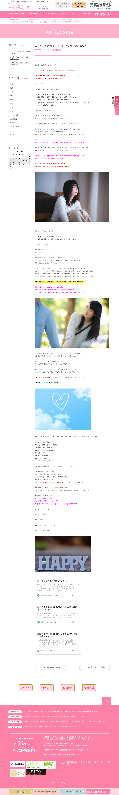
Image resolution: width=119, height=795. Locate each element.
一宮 (11, 103)
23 (29, 162)
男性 (11, 84)
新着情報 (53, 22)
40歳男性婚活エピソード (17, 19)
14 (23, 160)
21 (23, 162)
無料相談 (13, 123)
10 (10, 160)
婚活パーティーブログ (94, 711)
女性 (11, 107)
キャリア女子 (14, 115)
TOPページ (28, 711)
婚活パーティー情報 (79, 717)
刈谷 (11, 95)
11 (13, 160)
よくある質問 (44, 22)
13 (19, 160)
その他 (12, 134)
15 (26, 160)
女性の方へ (56, 19)
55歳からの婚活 (67, 19)
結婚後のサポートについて (29, 22)
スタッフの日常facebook (79, 711)
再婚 (11, 111)
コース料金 (93, 722)
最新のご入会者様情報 (64, 22)
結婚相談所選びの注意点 (61, 727)
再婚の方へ (55, 717)
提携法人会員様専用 (66, 717)
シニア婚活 (13, 119)
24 (10, 165)
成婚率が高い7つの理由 (31, 722)
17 (10, 162)
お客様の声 (67, 711)
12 (16, 160)
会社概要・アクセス (30, 727)
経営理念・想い (14, 22)
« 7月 (9, 169)
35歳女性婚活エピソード (34, 19)
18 (13, 162)
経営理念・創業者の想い (45, 727)
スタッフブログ (14, 126)
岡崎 (11, 99)
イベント (13, 130)
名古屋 (12, 92)
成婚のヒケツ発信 (45, 711)
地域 (11, 88)
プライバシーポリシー (80, 22)
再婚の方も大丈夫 (79, 19)
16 (29, 160)
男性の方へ (47, 19)
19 (16, 162)
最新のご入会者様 (57, 711)
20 (19, 162)
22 (26, 162)
